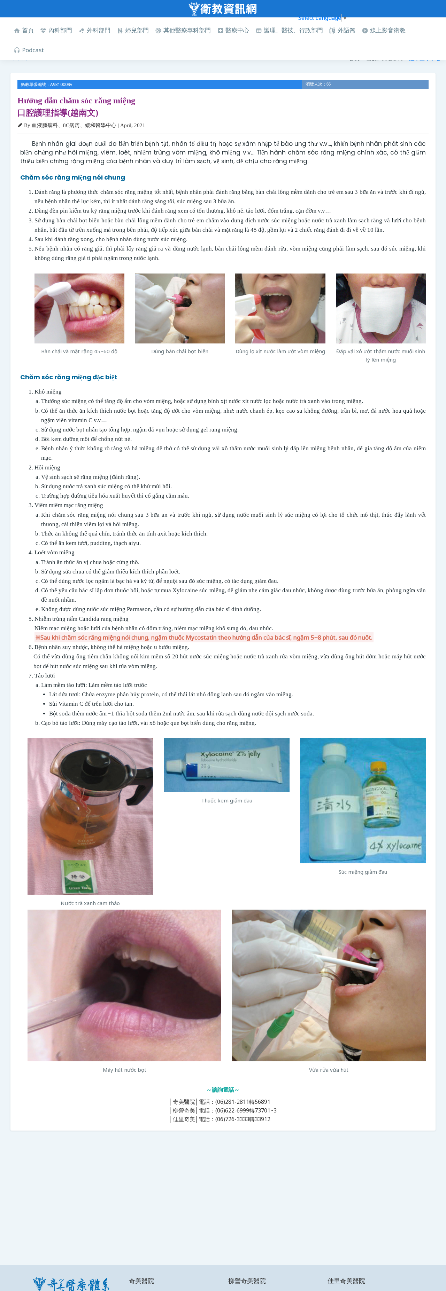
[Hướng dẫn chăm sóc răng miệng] (79, 309)
